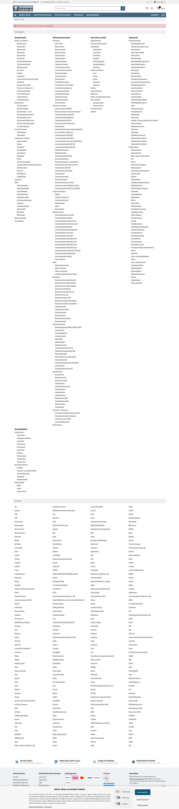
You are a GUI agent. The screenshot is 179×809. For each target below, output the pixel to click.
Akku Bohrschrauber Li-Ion (140, 46)
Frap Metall (94, 570)
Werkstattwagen (22, 479)
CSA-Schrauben (60, 58)
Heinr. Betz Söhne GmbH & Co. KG (64, 596)
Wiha (16, 742)
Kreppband (96, 55)
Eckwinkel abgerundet (24, 61)
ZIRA (92, 745)
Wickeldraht (21, 215)
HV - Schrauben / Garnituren (64, 132)
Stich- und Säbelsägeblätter (140, 256)
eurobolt (17, 562)
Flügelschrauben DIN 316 (63, 120)
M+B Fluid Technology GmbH (138, 652)
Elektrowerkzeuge (134, 40)
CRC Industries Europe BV (137, 548)
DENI (16, 551)
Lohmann (56, 648)
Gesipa (17, 581)
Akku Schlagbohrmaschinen (140, 61)
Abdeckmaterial (96, 40)
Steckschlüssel (136, 280)
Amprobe (56, 518)
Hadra (92, 585)
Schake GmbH (133, 701)
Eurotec (55, 562)
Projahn (93, 689)
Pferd (16, 682)
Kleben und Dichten (97, 70)
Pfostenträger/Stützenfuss (25, 120)
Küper (93, 641)
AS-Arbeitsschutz (134, 518)
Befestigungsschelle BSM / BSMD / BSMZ (68, 327)
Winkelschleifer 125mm (139, 138)
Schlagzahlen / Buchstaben (140, 227)
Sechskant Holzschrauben (63, 88)
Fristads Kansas (20, 574)
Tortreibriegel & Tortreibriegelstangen (29, 165)
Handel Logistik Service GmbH (24, 589)
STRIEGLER (132, 719)
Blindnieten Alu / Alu (61, 295)
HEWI (130, 600)
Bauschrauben (59, 46)
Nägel (16, 182)
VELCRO (131, 727)
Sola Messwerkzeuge (59, 712)
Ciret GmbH (18, 548)
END (92, 559)
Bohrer (133, 162)
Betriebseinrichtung (21, 465)
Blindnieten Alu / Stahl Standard (65, 280)
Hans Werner (57, 589)
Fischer (93, 566)
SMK (92, 708)
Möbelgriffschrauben (62, 150)
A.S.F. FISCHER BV (97, 507)
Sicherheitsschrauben (62, 91)
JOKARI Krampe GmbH (22, 622)
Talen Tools (18, 723)
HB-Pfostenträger (22, 108)
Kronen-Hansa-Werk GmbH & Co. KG (141, 637)
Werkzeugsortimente (138, 274)
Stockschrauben (60, 103)
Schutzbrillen (21, 459)
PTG (130, 689)
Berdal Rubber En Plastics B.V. (100, 529)
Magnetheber (135, 197)
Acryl (94, 73)
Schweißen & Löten (137, 244)
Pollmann (132, 686)
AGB (40, 782)
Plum (54, 686)
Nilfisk (55, 667)
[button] (147, 8)
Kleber (95, 79)
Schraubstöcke (136, 238)
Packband (96, 58)
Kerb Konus (94, 626)
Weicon (131, 734)
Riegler (55, 697)
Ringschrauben (60, 79)
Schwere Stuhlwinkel (24, 85)
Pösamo (17, 689)
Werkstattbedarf (136, 268)
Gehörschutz (21, 444)
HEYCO (17, 604)
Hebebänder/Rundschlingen (140, 182)
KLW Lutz (132, 633)
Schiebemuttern (60, 389)
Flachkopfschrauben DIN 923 (64, 114)
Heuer (93, 600)
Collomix (55, 548)
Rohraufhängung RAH (62, 401)
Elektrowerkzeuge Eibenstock (62, 559)
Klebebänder (95, 46)
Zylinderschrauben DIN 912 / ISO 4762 (67, 188)
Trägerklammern (60, 395)
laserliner (18, 645)
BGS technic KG (20, 533)
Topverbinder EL (22, 97)
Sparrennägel (21, 209)
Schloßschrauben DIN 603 (63, 156)
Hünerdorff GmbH (58, 615)
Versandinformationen (20, 782)
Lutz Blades (56, 652)
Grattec (131, 581)
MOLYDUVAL (57, 663)
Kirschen (93, 630)
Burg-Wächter (57, 544)
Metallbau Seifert (58, 660)
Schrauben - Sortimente (60, 410)
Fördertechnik (21, 491)
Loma (92, 648)
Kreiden (93, 88)
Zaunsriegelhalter (20, 218)
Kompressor (135, 117)
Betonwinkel (21, 55)
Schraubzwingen (136, 241)
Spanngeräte (21, 135)
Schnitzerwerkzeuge (137, 230)
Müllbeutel (94, 94)
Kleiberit (17, 633)
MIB (130, 660)
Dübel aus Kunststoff (62, 265)
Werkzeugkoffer (136, 271)
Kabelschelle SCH (61, 345)
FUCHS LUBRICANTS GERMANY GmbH (65, 574)
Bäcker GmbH (19, 525)
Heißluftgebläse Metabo (139, 100)
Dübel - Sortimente (61, 271)
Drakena (55, 551)
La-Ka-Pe (132, 641)
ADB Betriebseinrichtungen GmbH (64, 510)
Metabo (17, 660)
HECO (54, 592)
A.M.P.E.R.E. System (59, 507)
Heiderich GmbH (20, 596)
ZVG (130, 745)
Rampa (55, 693)
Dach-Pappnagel (22, 191)
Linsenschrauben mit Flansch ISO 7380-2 (68, 141)
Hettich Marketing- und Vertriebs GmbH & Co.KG (68, 600)
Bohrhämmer (135, 73)
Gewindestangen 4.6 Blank (63, 218)
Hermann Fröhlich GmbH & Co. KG (140, 596)
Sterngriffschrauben (61, 100)
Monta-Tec (94, 663)
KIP (130, 626)
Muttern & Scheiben (59, 191)
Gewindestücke (60, 259)
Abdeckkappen (60, 203)
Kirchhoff (56, 630)
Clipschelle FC (59, 330)
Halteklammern (60, 392)
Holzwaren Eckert (96, 607)
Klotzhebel (134, 191)
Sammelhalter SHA (61, 360)
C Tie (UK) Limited (134, 544)
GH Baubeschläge (58, 581)
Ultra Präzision (57, 727)
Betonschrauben (60, 49)
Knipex (17, 637)
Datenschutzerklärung (136, 779)
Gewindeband (59, 407)
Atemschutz (21, 435)
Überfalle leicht (22, 168)
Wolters (93, 742)
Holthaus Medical (58, 607)
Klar (130, 630)
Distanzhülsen (59, 209)
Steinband (96, 67)
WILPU (55, 742)
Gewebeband (97, 49)
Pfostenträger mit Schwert (25, 114)
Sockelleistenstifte (23, 206)
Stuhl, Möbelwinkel (23, 94)
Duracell (131, 551)
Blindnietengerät (60, 321)
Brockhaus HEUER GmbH (99, 540)
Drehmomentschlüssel (138, 165)
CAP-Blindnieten (60, 306)
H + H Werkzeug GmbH (60, 585)
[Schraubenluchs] (23, 8)
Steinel (17, 719)
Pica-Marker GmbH (59, 682)
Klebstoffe (96, 82)
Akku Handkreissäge (137, 52)
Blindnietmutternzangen (63, 318)
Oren (16, 674)
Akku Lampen (135, 55)
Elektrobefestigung (59, 324)
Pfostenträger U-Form (24, 117)
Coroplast (94, 548)
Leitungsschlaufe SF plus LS (64, 348)
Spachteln (134, 253)
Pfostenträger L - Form (24, 111)
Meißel (133, 200)
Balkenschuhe (21, 43)
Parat (130, 674)
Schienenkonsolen (61, 380)
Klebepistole (135, 114)
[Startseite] (15, 15)
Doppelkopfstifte (22, 194)
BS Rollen (18, 544)
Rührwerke (134, 129)
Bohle (130, 533)
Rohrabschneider (136, 218)
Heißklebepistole (136, 185)
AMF (16, 518)
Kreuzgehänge (21, 150)
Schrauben (56, 40)
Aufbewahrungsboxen (24, 438)
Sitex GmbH (56, 708)
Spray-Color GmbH (135, 712)
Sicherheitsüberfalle (23, 162)
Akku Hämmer (135, 49)
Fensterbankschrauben (62, 67)
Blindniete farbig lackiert (63, 289)
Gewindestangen (58, 212)
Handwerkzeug (133, 147)
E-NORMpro (56, 555)
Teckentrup (56, 723)
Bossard (131, 536)
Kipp (16, 630)
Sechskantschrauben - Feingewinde (66, 162)
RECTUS (93, 693)
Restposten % (57, 425)
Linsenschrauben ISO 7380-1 (64, 138)
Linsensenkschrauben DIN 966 (65, 147)
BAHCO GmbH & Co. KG (60, 525)
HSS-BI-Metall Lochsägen (139, 188)
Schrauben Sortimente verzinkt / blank (67, 413)
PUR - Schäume (96, 100)
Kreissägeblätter (136, 194)
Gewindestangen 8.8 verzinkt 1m (65, 221)
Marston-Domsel (58, 656)
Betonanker (21, 52)
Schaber (133, 221)
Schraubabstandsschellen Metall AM (67, 363)
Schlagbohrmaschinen (138, 135)
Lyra (92, 652)
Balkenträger (21, 46)
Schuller (55, 704)
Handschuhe (21, 447)
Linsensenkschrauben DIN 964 (65, 144)
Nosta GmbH (57, 671)
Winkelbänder (21, 176)
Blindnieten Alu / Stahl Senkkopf (65, 283)
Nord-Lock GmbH (20, 671)
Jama (92, 618)
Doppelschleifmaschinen (139, 79)
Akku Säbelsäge (136, 58)
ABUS (130, 507)
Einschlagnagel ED (61, 333)
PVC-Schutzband (98, 61)
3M (16, 507)
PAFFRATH (94, 674)
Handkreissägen (136, 97)
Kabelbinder (59, 339)
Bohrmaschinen (136, 76)
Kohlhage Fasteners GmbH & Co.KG (64, 637)
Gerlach (131, 577)
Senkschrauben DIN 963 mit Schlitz (66, 165)
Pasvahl (17, 678)
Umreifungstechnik (23, 473)
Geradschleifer (136, 94)
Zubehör (93, 111)
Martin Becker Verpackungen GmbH (102, 656)
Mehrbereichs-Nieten (62, 309)
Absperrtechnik (136, 153)
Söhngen (17, 712)
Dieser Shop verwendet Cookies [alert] (69, 789)
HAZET (17, 592)
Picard (93, 682)
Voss (130, 730)
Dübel (54, 262)
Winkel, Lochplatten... (22, 40)
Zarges (131, 742)
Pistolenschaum (98, 105)
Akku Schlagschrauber (138, 64)
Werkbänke (20, 476)
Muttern (57, 194)
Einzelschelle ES (60, 336)
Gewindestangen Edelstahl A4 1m (66, 244)
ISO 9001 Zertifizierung (20, 785)
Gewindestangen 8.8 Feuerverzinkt (66, 224)
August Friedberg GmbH (98, 521)
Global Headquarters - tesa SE (100, 581)
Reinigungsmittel (96, 108)
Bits (132, 159)
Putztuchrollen (22, 456)
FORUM (55, 570)
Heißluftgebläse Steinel (139, 103)
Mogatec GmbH (20, 663)
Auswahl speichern (142, 799)
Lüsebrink (18, 652)
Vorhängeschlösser (137, 265)
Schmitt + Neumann (21, 704)
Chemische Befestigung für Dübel (66, 274)
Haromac (131, 589)
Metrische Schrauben (59, 105)
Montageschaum (98, 103)
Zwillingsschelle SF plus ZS (64, 368)
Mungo (131, 663)
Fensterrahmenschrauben (63, 70)
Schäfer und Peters (97, 701)
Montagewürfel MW (61, 398)
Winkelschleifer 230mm (139, 144)
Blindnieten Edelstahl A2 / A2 (64, 292)
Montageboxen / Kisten (138, 209)
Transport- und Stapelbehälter (27, 471)
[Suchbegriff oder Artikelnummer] (123, 8)
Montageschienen (61, 377)
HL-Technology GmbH (136, 604)
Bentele (55, 529)
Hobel (133, 105)
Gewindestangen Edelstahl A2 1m (66, 238)
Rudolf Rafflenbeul (135, 697)
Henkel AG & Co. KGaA (98, 596)
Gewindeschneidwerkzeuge (140, 171)
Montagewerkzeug (137, 212)
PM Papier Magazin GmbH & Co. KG (102, 686)
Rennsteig (132, 693)
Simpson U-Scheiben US (25, 88)
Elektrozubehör (136, 168)
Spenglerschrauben (61, 97)
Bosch (93, 536)
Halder (131, 585)
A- (151, 2)
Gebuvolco (18, 577)
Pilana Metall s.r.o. (134, 682)
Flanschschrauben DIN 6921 (64, 117)
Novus (93, 671)
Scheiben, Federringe (62, 197)
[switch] (118, 791)
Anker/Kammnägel (23, 188)
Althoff (131, 514)
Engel (130, 559)
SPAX (92, 712)
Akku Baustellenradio (138, 43)
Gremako (18, 585)
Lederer (55, 645)
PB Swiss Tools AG (135, 678)
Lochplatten (21, 76)
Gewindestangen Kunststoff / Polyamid (67, 250)
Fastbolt (17, 566)
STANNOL (132, 715)
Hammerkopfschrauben (62, 386)
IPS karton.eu (19, 618)
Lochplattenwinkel (23, 100)
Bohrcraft (18, 536)
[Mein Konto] (151, 8)
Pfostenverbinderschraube (25, 123)
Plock (16, 686)
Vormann (94, 730)
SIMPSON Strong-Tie (135, 704)
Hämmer (134, 176)
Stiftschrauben (60, 173)
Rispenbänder (21, 132)
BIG (54, 533)
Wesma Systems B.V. (97, 738)
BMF (92, 533)
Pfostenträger (19, 103)
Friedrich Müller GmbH (136, 570)
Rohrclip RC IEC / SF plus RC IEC (65, 357)
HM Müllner (18, 607)
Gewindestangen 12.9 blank (64, 236)
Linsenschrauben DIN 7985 (64, 135)
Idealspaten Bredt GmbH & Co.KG (140, 615)
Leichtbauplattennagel (24, 200)
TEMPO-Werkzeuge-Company (100, 723)
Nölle (130, 667)
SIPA (16, 708)
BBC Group (132, 525)
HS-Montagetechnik (97, 611)
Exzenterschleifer (137, 88)
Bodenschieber (22, 141)
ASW (54, 521)
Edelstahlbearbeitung (138, 85)
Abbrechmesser (136, 150)
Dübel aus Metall (60, 268)
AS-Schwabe (19, 521)
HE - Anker (20, 70)
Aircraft (93, 510)
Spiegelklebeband (99, 64)
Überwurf (20, 171)
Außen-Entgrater (136, 283)
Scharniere (18, 179)
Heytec (93, 604)
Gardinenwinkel (22, 67)
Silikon (95, 76)
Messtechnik (135, 203)
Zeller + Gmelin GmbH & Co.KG (25, 745)
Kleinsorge (56, 633)
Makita (17, 656)
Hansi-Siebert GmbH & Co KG (100, 589)
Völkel (55, 730)
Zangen (133, 277)
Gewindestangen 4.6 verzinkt (64, 215)
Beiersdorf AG (19, 529)
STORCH (93, 719)
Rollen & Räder (19, 482)
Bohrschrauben (60, 55)
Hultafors (18, 615)
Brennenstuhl (57, 540)
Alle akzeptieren (142, 792)
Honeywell (132, 607)
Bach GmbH (132, 521)
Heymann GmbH (58, 604)
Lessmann (94, 645)
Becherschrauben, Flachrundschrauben (68, 111)
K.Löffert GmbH (96, 622)
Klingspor (94, 633)
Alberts (131, 510)
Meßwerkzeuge (136, 206)
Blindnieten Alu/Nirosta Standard (66, 301)
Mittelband (20, 156)
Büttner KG (94, 544)
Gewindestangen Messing (63, 256)
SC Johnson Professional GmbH (25, 701)
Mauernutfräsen (136, 123)
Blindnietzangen (60, 315)
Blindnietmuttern (60, 312)
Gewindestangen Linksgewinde (65, 253)
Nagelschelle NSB (61, 354)
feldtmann (56, 566)
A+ (148, 2)
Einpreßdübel (19, 221)
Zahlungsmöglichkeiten (20, 780)
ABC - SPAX (58, 43)
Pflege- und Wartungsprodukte (101, 97)
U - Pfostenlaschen (23, 126)
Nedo (16, 667)
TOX (16, 727)
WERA (55, 738)
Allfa (16, 514)
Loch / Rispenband (21, 129)
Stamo (55, 715)
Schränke (20, 468)
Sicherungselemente (62, 200)
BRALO (17, 540)
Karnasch (18, 626)
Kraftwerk (94, 637)
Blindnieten (56, 277)
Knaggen (20, 73)
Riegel (19, 159)
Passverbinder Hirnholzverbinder (28, 79)
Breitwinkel (21, 58)
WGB (130, 738)
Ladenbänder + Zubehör (22, 138)
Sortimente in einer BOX (63, 419)
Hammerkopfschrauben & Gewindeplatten (69, 129)
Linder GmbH (133, 645)
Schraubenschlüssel (137, 236)
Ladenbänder (21, 153)
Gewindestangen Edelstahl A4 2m (66, 247)
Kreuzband (20, 147)
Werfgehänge (21, 173)
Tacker (133, 259)
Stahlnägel (20, 212)
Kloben (19, 144)
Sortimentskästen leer (62, 422)
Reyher (17, 697)
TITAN (131, 723)
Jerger (131, 618)
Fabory (93, 562)
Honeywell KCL (20, 611)
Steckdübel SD (59, 366)
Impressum (42, 777)
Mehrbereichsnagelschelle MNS (65, 351)
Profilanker (20, 82)
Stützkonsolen (59, 383)
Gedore (55, 577)
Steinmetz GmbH (58, 719)
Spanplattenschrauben (62, 94)
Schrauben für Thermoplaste (64, 85)
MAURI (131, 656)
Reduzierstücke (60, 404)
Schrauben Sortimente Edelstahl (65, 416)
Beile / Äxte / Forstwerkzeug (140, 156)
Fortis (16, 570)
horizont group (57, 611)
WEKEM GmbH (19, 738)
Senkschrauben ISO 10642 (63, 171)
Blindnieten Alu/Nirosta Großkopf (66, 303)
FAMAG (131, 562)
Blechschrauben (60, 52)
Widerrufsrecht (44, 785)
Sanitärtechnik (57, 371)
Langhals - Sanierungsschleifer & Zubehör (144, 120)
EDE (92, 555)
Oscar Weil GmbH (58, 674)
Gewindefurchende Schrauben (65, 123)
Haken (57, 206)
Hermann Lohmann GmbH (23, 600)
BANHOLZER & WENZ (98, 525)
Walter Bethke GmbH (59, 734)
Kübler (55, 641)
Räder (19, 485)
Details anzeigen (142, 805)
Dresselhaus (95, 551)
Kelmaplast (56, 626)
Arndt (92, 518)
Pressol (55, 689)
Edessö (17, 559)
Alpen (92, 514)
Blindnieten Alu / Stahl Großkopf (65, 286)
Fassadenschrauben (61, 64)
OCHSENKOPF (133, 671)
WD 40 (93, 734)
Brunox (131, 540)
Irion (54, 618)
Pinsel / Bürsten (136, 215)
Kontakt (15, 777)
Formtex (131, 566)
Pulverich (18, 693)
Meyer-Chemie (95, 660)
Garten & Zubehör (137, 91)
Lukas (130, 648)
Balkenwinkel (21, 49)
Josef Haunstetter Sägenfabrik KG (64, 622)
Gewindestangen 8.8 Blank (63, 227)
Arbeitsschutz (19, 432)
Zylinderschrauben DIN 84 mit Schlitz (67, 185)
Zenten (55, 745)
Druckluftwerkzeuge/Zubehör (140, 82)
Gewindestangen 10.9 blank (64, 233)
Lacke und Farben (96, 91)
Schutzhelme (21, 462)
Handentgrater (135, 179)
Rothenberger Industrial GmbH (101, 697)
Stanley (93, 715)
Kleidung (20, 453)
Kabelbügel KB (60, 342)
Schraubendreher (136, 233)
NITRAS (93, 667)
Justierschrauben (60, 76)
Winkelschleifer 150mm (139, 141)
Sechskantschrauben (62, 159)
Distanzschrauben (61, 61)
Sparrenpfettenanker (24, 91)
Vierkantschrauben (61, 179)
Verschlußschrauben (62, 176)
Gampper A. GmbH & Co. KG (100, 574)
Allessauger (135, 70)
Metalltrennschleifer (137, 126)
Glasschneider (135, 173)
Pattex (55, 678)
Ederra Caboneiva (134, 555)
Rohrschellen (59, 374)
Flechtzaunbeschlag (23, 64)
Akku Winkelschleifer (138, 67)
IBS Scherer (94, 615)
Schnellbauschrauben (62, 82)
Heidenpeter (133, 592)
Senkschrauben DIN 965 (63, 168)
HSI (130, 611)
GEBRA (131, 574)
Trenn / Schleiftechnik (138, 262)
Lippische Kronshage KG (22, 648)
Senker (133, 250)
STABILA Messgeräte (21, 715)
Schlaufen (20, 203)
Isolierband (97, 52)
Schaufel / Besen (136, 224)
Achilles (17, 510)
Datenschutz (43, 780)
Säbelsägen (134, 132)
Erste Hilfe (20, 441)
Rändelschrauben (60, 153)
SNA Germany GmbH (135, 708)
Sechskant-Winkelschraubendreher (142, 247)
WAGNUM (18, 734)
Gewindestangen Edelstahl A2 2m (66, 241)
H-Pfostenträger (22, 105)
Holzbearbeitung (136, 111)
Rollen (19, 488)
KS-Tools (17, 641)
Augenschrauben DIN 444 (63, 108)
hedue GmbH (95, 592)
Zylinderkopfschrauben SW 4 (64, 182)
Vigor (16, 730)
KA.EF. (131, 622)
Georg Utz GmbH (96, 577)
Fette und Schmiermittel (99, 43)
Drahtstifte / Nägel (23, 197)
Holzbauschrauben (61, 73)
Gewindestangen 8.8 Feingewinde (66, 230)
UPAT (92, 727)
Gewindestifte (59, 126)
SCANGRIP (56, 701)
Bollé (54, 536)
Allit (54, 514)
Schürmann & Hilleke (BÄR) (99, 704)
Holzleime (96, 85)
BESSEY (131, 529)
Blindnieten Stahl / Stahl (63, 298)
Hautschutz (20, 450)
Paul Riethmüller (96, 678)
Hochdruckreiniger (137, 108)
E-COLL (17, 555)
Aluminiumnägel (22, 185)
